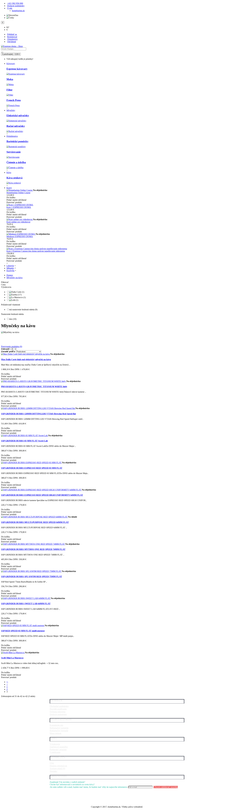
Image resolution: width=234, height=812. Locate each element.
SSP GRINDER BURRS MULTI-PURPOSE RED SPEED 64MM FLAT (35, 522)
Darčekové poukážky (59, 747)
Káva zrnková (14, 177)
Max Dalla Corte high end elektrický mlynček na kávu (26, 359)
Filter (9, 89)
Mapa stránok (55, 733)
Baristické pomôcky (17, 141)
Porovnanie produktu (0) (11, 346)
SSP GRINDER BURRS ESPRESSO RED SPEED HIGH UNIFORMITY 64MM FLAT (42, 495)
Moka (9, 79)
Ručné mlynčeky (15, 126)
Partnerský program (58, 749)
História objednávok (58, 766)
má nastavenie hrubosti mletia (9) (23, 309)
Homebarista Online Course (18, 192)
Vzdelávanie (55, 752)
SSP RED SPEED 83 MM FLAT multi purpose (23, 631)
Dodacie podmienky (58, 714)
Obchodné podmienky (59, 706)
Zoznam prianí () (57, 768)
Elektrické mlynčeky (17, 115)
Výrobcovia (55, 744)
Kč (7, 27)
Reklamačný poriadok (59, 728)
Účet (52, 763)
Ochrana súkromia (57, 712)
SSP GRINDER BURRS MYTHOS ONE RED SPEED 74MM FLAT (33, 549)
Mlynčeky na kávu (14, 277)
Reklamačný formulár (59, 730)
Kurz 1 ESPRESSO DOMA (18, 207)
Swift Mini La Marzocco (12, 658)
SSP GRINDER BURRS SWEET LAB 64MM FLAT (26, 603)
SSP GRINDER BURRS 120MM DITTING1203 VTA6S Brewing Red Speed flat (38, 414)
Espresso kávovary (16, 68)
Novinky (53, 771)
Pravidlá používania (58, 709)
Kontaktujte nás (56, 725)
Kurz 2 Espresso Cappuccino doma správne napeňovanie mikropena (35, 251)
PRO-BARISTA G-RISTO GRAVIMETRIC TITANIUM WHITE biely (34, 386)
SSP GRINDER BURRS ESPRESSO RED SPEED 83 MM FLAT (31, 468)
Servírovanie (13, 151)
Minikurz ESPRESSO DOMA (19, 236)
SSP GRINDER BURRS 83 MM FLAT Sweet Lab (24, 441)
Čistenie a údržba (16, 162)
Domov (9, 275)
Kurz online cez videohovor (18, 222)
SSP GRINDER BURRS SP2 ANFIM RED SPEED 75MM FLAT (31, 576)
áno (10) (12, 319)
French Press (13, 100)
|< (7, 682)
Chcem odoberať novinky (166, 787)
